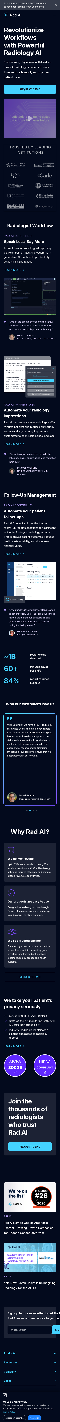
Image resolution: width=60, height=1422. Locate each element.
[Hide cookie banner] (5, 1395)
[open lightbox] (30, 118)
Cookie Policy (9, 1411)
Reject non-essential (14, 1417)
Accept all (34, 1417)
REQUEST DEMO (30, 89)
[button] (30, 1353)
